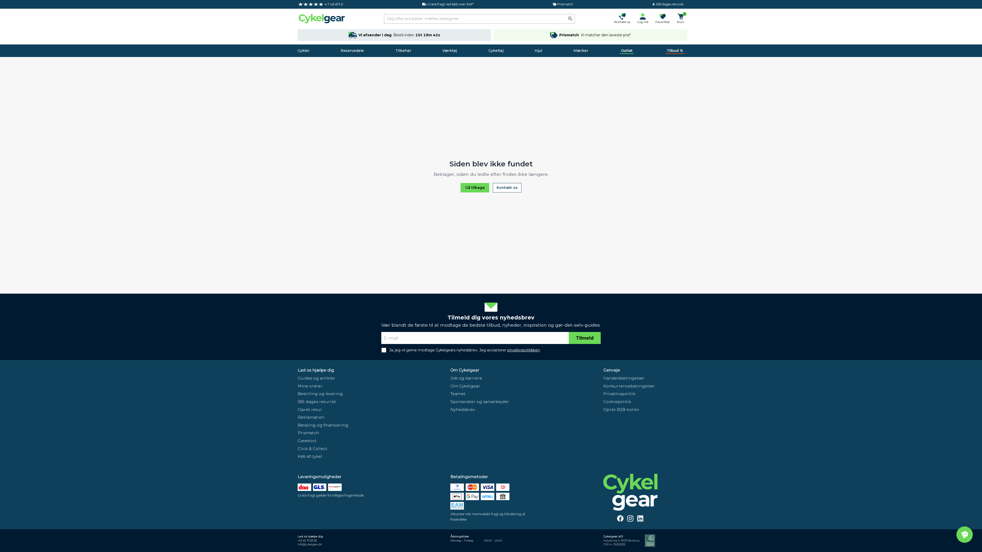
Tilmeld (585, 338)
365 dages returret (317, 401)
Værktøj (449, 50)
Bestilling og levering (320, 393)
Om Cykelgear (464, 370)
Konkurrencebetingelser (629, 386)
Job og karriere (466, 378)
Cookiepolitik (617, 401)
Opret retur (310, 409)
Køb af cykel (310, 456)
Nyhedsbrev (462, 409)
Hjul (538, 50)
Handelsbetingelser (623, 378)
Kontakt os (507, 187)
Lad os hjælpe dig (316, 370)
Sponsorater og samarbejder (479, 401)
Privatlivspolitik (619, 393)
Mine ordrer (310, 386)
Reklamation (311, 417)
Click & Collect (312, 448)
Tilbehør (403, 50)
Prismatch (308, 432)
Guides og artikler (316, 378)
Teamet (458, 393)
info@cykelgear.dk (310, 544)
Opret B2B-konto (621, 409)
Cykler (303, 50)
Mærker (580, 50)
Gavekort (307, 440)
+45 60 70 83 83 (307, 540)
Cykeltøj (496, 50)
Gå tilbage (475, 187)
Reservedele (352, 50)
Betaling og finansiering (323, 425)
